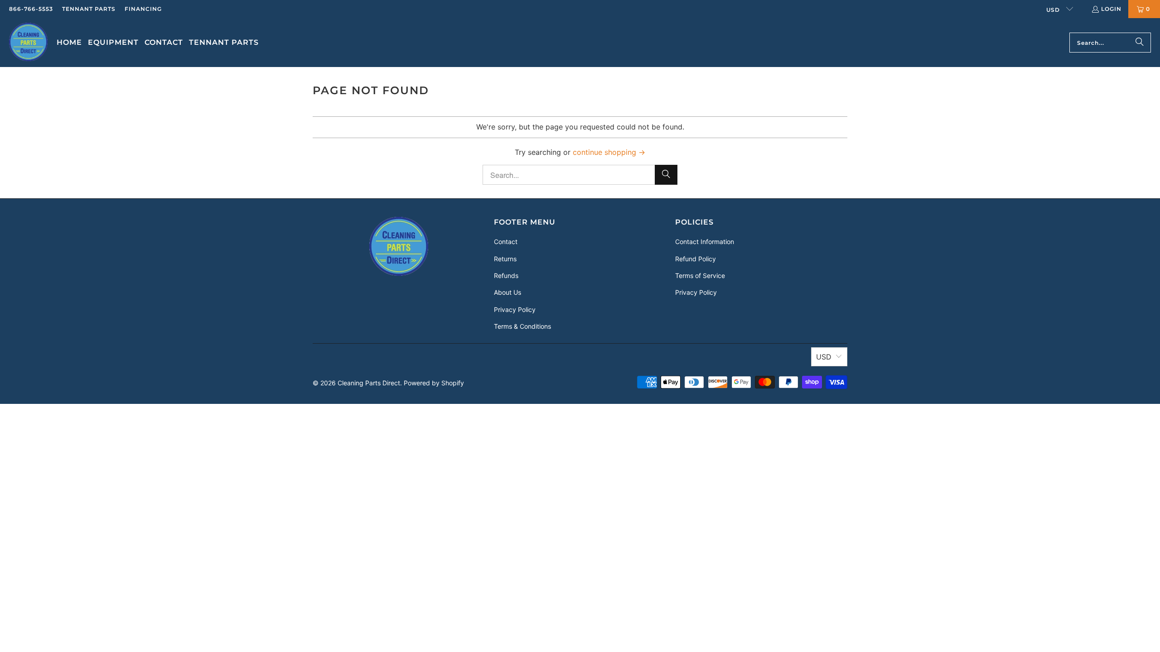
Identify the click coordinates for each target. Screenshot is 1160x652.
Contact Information (704, 241)
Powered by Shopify (434, 383)
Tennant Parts (89, 8)
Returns (505, 259)
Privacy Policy (515, 309)
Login (1111, 8)
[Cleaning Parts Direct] (28, 42)
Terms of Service (700, 275)
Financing (143, 8)
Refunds (506, 275)
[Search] (1139, 43)
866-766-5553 (31, 8)
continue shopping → (609, 152)
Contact (505, 241)
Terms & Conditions (522, 326)
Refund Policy (695, 259)
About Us (507, 292)
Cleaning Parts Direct (369, 383)
